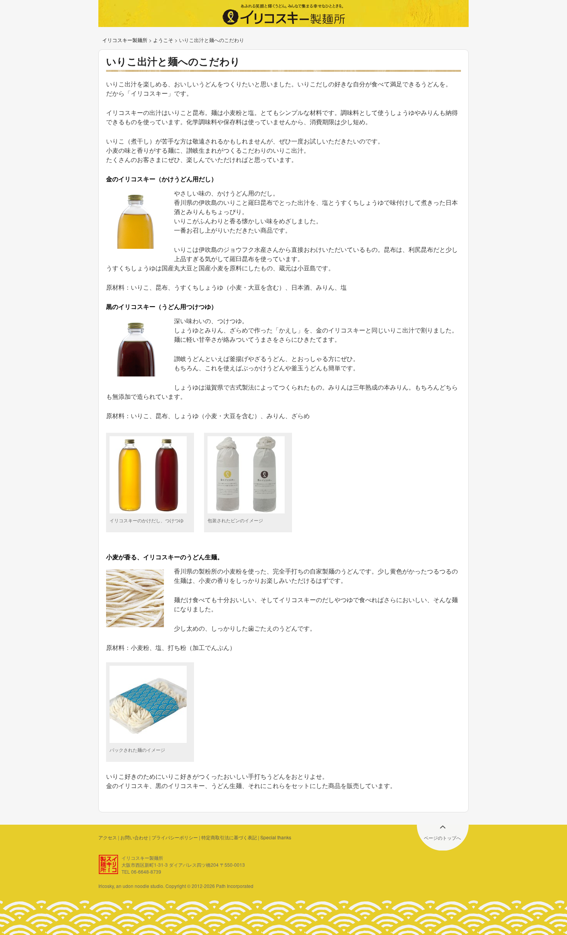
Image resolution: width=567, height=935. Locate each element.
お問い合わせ (134, 837)
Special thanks (275, 837)
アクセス (107, 837)
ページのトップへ (442, 837)
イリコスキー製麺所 (124, 40)
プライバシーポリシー (175, 837)
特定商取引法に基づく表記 (229, 837)
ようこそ (163, 40)
